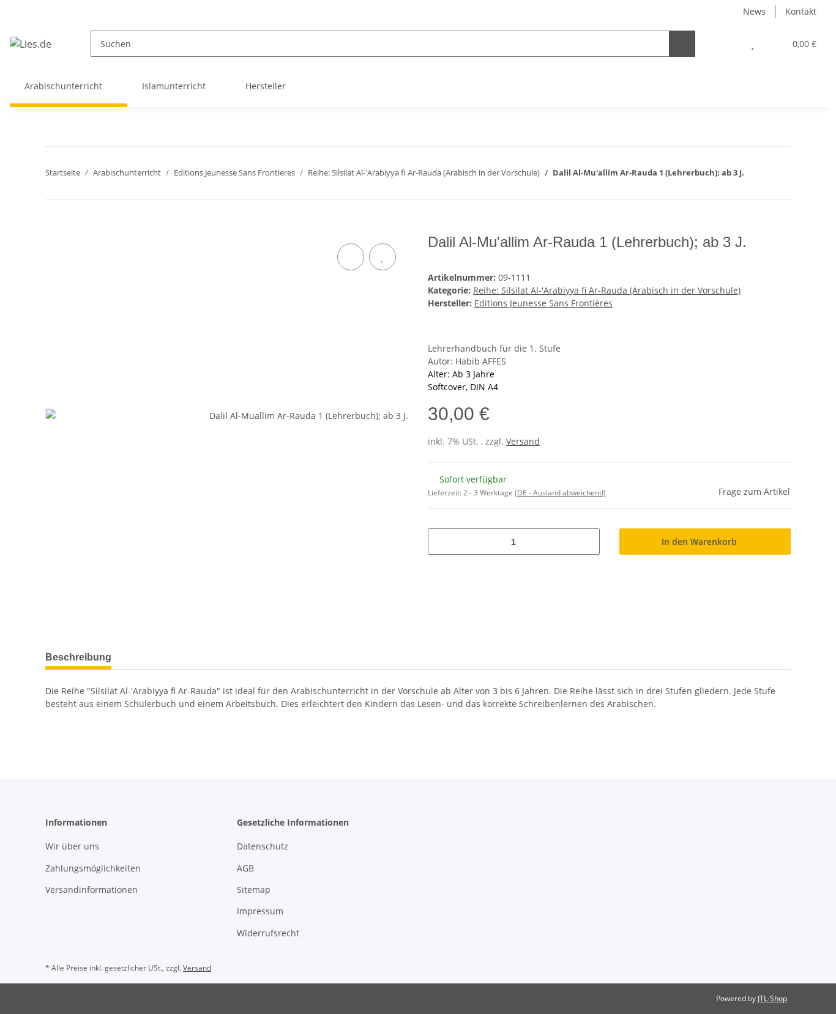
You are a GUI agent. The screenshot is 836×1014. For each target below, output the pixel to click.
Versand (523, 441)
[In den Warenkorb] (55, 227)
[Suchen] (682, 44)
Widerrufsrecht (268, 933)
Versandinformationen (91, 889)
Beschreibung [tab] (78, 657)
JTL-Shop (772, 998)
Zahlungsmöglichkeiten (93, 868)
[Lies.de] (30, 43)
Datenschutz (262, 846)
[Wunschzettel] (752, 44)
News (754, 11)
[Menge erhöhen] (586, 541)
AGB (245, 868)
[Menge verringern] (441, 541)
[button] (728, 44)
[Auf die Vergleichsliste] (350, 256)
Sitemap (254, 889)
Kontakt (800, 11)
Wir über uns (72, 846)
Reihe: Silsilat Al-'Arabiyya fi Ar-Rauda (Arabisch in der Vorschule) (607, 290)
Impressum (260, 911)
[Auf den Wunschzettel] (382, 256)
